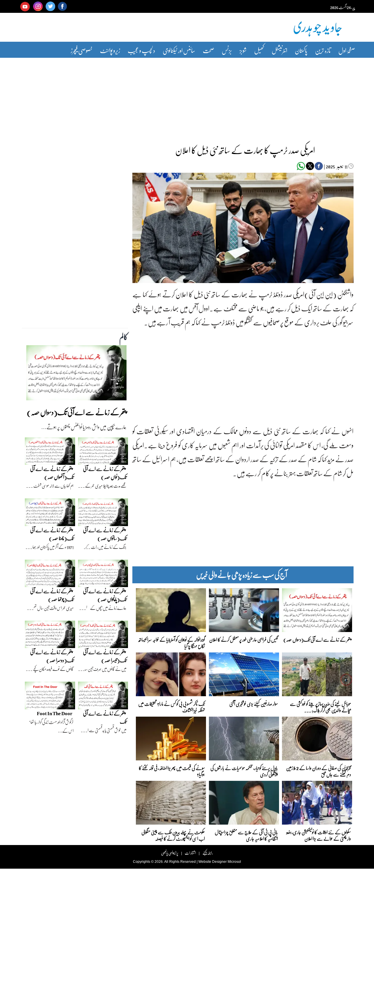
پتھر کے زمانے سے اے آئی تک (105, 717)
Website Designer (212, 862)
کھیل (259, 50)
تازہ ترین (323, 50)
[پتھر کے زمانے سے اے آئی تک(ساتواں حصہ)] (103, 513)
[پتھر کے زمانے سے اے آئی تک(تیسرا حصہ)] (103, 635)
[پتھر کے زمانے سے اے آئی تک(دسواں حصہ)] (76, 374)
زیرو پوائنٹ (110, 50)
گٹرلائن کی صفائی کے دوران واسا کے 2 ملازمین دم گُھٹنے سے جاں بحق (318, 770)
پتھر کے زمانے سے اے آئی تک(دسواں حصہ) (317, 639)
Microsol (234, 862)
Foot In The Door (54, 713)
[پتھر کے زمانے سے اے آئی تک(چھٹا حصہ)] (50, 513)
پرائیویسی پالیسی (170, 853)
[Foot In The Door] (50, 697)
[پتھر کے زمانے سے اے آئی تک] (103, 697)
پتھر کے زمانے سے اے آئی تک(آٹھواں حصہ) (52, 473)
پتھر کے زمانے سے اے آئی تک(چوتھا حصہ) (52, 595)
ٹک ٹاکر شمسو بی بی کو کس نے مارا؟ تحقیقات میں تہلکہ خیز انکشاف (171, 706)
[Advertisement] (187, 97)
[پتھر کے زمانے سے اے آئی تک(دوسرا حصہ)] (50, 635)
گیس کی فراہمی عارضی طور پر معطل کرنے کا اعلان (243, 639)
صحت (208, 50)
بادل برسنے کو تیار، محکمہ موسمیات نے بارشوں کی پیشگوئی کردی (244, 770)
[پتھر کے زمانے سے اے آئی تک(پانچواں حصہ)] (103, 574)
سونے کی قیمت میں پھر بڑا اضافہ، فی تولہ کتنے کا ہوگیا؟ (172, 770)
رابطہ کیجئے (207, 853)
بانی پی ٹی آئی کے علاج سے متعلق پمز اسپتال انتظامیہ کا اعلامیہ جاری (246, 835)
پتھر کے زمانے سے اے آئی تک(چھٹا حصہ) (52, 534)
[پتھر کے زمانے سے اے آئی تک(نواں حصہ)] (103, 452)
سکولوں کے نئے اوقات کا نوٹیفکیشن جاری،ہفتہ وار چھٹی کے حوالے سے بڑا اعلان (318, 835)
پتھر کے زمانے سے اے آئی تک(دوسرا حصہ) (52, 656)
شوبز (243, 50)
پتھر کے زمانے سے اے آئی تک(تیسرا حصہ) (105, 656)
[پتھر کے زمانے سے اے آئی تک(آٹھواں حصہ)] (50, 452)
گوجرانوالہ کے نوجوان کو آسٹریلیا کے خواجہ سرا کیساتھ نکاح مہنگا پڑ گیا (171, 642)
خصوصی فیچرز (81, 50)
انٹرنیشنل (279, 50)
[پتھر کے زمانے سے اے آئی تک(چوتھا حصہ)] (50, 574)
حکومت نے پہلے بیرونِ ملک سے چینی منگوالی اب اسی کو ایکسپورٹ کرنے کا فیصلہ (173, 835)
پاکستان (301, 50)
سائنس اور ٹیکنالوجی (179, 50)
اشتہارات (190, 853)
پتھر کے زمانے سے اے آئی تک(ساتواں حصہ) (105, 534)
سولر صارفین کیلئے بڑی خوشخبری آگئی (253, 703)
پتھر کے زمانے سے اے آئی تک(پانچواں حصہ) (105, 595)
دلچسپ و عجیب (141, 50)
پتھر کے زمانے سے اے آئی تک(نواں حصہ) (105, 473)
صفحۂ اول (346, 50)
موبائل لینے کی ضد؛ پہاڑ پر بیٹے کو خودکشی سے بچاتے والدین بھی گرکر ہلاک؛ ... (320, 706)
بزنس (227, 50)
